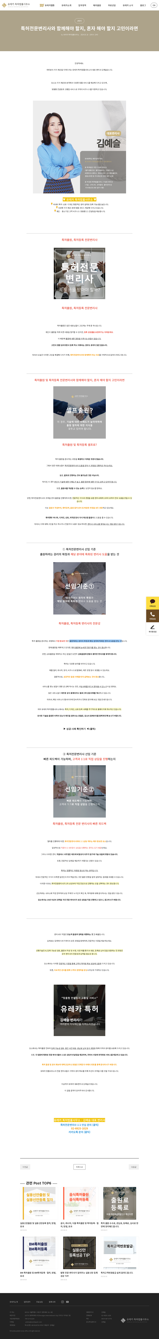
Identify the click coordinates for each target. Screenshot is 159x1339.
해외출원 (97, 5)
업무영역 (82, 5)
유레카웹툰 (50, 5)
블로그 (143, 5)
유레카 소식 (128, 5)
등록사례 (52, 1302)
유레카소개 (66, 5)
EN (154, 5)
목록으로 (79, 1167)
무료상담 (112, 5)
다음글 (133, 1167)
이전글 (25, 1167)
